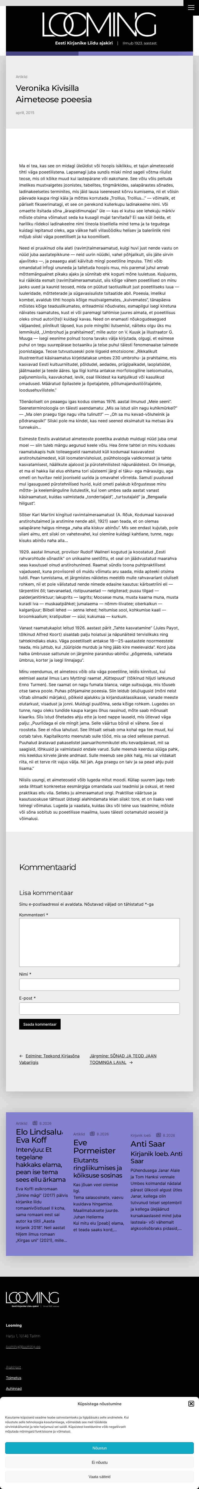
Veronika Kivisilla (47, 88)
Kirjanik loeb (141, 1135)
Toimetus (13, 1378)
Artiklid (21, 76)
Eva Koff (31, 1140)
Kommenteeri (33, 914)
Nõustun (100, 1448)
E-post (27, 998)
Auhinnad (14, 1388)
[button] (191, 1403)
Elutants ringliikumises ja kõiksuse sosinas (97, 1168)
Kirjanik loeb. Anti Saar (156, 1157)
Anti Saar (148, 1144)
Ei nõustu (100, 1462)
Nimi (25, 974)
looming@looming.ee (23, 1346)
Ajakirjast (13, 1367)
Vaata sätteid (99, 1476)
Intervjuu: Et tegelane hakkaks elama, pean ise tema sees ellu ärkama (40, 1164)
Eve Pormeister (94, 1147)
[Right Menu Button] (191, 8)
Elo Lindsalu (38, 1132)
